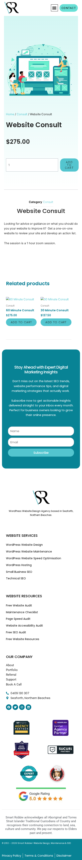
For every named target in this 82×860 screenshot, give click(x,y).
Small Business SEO (19, 572)
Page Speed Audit (18, 619)
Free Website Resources (22, 639)
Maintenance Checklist (22, 612)
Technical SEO (16, 578)
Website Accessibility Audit (24, 626)
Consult (22, 114)
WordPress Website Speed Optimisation (33, 558)
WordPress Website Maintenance (29, 551)
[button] (54, 7)
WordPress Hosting (19, 565)
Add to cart (69, 164)
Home (10, 114)
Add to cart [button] (21, 322)
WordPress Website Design (24, 545)
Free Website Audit (19, 605)
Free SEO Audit (16, 632)
